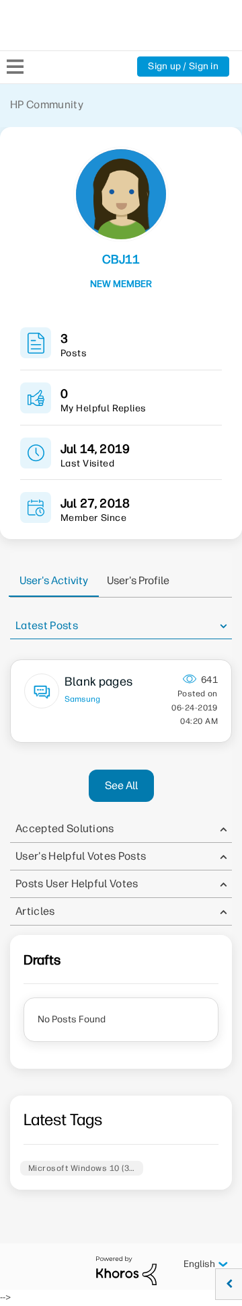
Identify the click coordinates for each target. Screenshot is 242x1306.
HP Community (46, 104)
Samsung (82, 699)
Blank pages (98, 681)
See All (121, 785)
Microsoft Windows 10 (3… (81, 1168)
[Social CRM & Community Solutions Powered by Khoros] (126, 1270)
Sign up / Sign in (183, 66)
